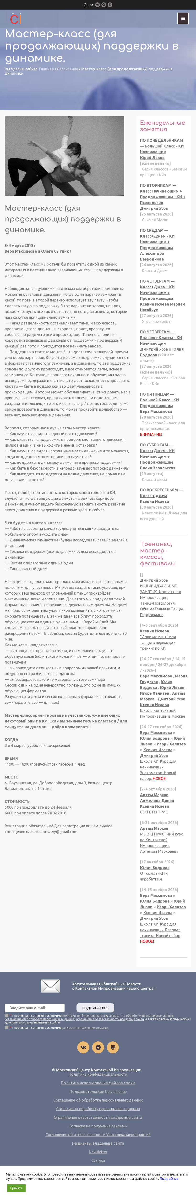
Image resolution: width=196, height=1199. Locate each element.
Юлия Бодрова (154, 738)
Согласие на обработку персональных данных (98, 1109)
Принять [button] (16, 1188)
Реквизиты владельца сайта (98, 1143)
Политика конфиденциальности (98, 1074)
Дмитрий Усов (154, 208)
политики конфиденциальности (84, 1015)
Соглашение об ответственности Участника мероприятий (98, 1134)
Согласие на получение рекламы (98, 1126)
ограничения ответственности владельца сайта (110, 1019)
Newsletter (98, 1152)
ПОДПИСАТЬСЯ (95, 1008)
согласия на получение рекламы (85, 1027)
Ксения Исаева (154, 304)
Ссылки (98, 1160)
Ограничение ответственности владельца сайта (98, 1117)
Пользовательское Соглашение (98, 1091)
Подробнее (169, 1178)
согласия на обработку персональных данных (141, 1015)
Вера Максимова (21, 251)
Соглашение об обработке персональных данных (98, 1100)
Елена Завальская (157, 468)
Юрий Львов (152, 157)
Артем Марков (154, 795)
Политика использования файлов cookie (98, 1083)
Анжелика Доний (157, 800)
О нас (89, 5)
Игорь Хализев (154, 693)
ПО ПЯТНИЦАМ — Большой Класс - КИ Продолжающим (159, 400)
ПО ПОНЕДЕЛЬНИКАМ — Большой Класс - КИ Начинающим (162, 146)
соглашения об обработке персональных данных (40, 1019)
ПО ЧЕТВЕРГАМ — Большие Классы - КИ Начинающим (161, 338)
